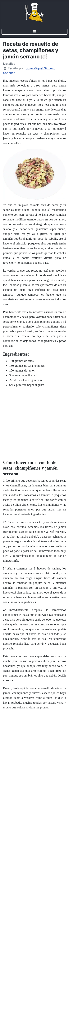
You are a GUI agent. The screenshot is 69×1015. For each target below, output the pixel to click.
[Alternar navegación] (34, 32)
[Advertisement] (34, 425)
